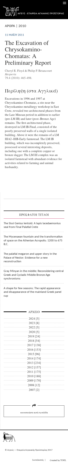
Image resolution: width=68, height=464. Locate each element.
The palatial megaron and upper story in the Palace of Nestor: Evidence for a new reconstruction (30, 257)
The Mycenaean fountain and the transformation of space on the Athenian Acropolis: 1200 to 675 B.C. (33, 240)
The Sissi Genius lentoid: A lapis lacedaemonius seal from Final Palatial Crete (32, 225)
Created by (58, 460)
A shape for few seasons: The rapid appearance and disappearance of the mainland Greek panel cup (32, 292)
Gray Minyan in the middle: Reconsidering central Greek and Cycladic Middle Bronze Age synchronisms (34, 275)
